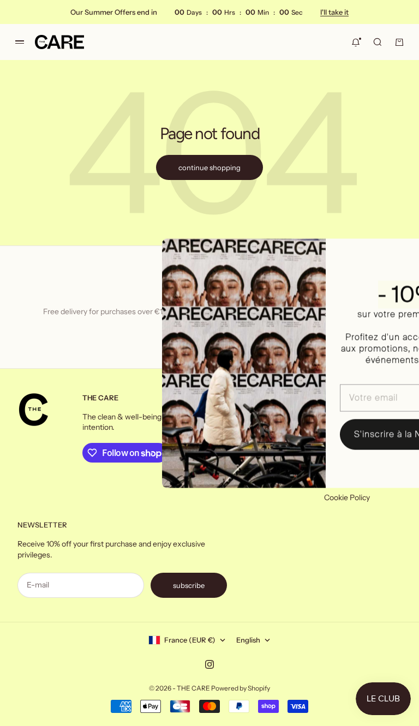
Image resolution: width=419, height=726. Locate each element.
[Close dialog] (402, 252)
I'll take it (334, 12)
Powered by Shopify (240, 688)
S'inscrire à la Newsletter (334, 434)
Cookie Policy (347, 497)
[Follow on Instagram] (209, 664)
